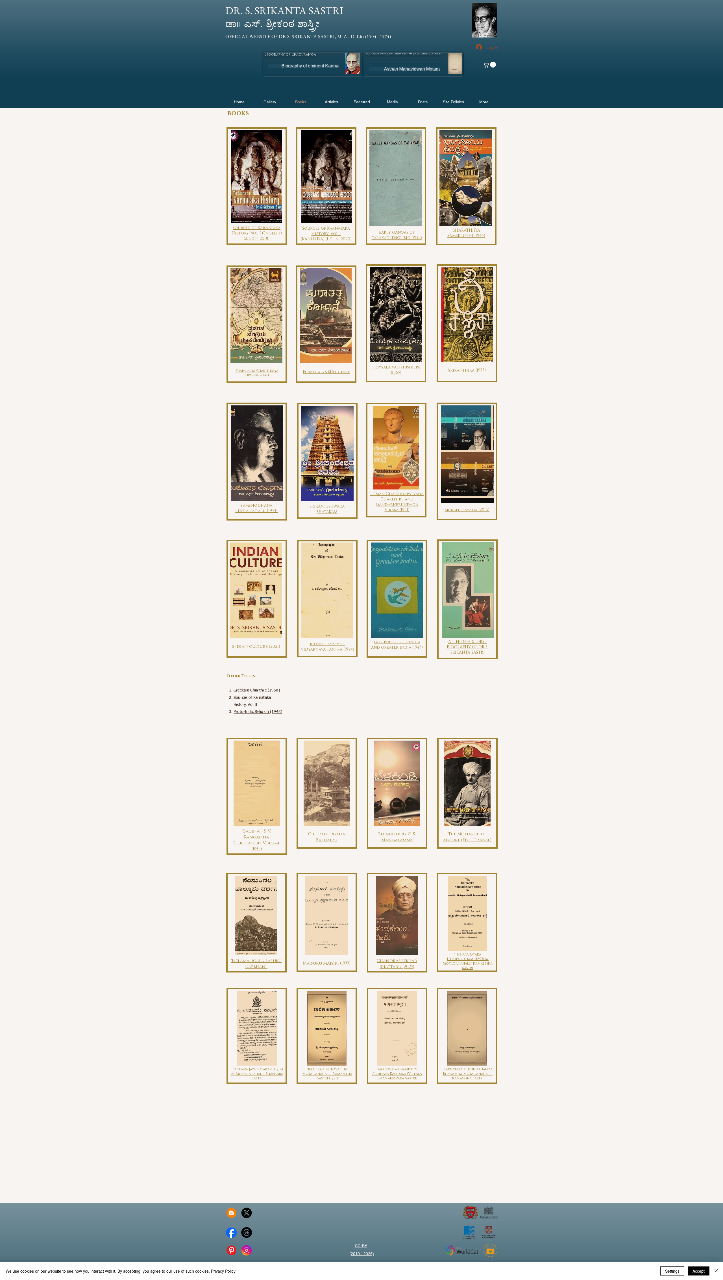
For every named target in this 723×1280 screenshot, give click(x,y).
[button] (285, 10)
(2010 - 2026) (361, 1254)
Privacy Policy (223, 1271)
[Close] (716, 1270)
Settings (672, 1271)
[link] (490, 65)
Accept (698, 1271)
